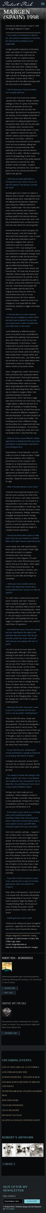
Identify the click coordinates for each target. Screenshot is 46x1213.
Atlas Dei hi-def (10, 1110)
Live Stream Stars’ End (14, 1072)
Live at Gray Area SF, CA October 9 (20, 1067)
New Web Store (10, 1100)
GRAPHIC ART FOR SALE (14, 1003)
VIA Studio (10, 1209)
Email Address (9, 1196)
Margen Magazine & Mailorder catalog (21, 935)
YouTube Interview (12, 1105)
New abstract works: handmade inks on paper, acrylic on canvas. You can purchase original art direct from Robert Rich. (20, 1024)
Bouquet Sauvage (12, 1115)
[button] (9, 1150)
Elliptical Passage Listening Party (21, 1120)
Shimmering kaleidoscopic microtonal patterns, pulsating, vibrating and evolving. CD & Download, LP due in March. (22, 979)
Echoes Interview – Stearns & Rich (20, 1077)
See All (8, 1164)
